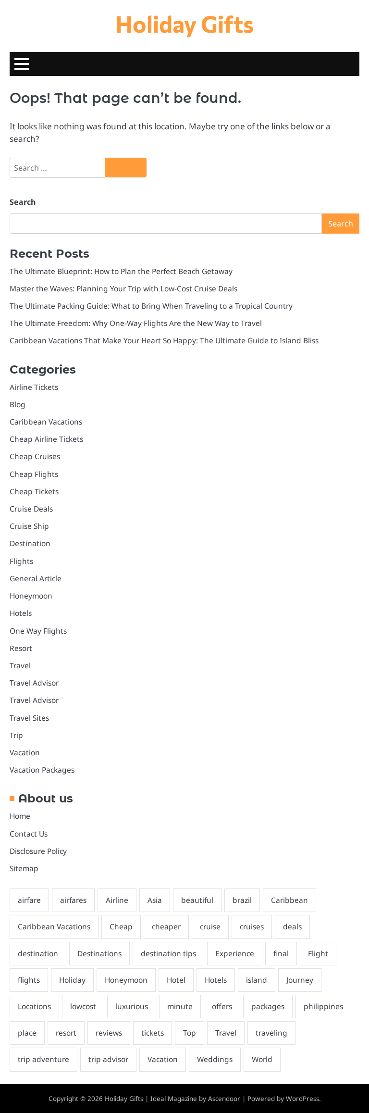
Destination (30, 543)
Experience (234, 953)
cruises (252, 926)
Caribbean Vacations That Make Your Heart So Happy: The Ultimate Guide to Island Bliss (164, 340)
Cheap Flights (34, 474)
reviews (109, 1032)
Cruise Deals (31, 508)
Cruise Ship (29, 526)
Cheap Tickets (34, 491)
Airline (117, 900)
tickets (152, 1032)
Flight (318, 953)
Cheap (121, 926)
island (256, 980)
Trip (16, 735)
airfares (73, 900)
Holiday (72, 980)
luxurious (131, 1006)
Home (20, 816)
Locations (34, 1006)
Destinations (99, 953)
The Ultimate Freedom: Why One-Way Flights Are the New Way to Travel (136, 323)
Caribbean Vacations (46, 421)
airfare (29, 900)
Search (23, 202)
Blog (17, 404)
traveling (271, 1032)
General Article (36, 578)
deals (292, 926)
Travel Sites (29, 718)
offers (222, 1006)
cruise (210, 926)
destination (38, 953)
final (281, 953)
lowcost (83, 1006)
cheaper (166, 926)
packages (267, 1006)
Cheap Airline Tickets (46, 439)
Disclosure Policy (38, 851)
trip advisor (108, 1059)
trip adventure (43, 1059)
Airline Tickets (34, 387)
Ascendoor (224, 1098)
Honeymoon (31, 595)
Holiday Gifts (184, 23)
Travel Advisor (34, 682)
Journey (299, 980)
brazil (242, 900)
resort (66, 1032)
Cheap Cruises (35, 456)
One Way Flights (38, 630)
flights (29, 980)
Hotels (21, 613)
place (27, 1032)
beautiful (197, 900)
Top (189, 1032)
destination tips (168, 953)
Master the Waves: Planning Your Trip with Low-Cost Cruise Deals (123, 288)
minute (180, 1006)
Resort (21, 648)
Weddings (215, 1059)
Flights (21, 561)
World (262, 1059)
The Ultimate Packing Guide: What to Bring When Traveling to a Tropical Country (151, 305)
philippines (323, 1006)
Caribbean (289, 900)
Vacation (25, 752)
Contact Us (29, 833)
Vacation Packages (42, 769)
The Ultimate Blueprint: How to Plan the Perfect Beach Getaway (121, 271)
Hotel (176, 980)
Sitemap (24, 868)
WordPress (302, 1098)
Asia (155, 900)
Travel (20, 665)
